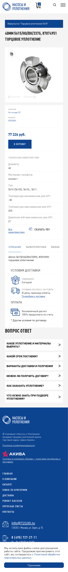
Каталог (7, 484)
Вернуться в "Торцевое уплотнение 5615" (27, 23)
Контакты (8, 511)
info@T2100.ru (23, 523)
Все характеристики (16, 230)
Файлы (55, 246)
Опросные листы (12, 506)
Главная (7, 473)
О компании (9, 479)
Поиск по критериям (14, 490)
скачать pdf (42, 229)
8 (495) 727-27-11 (24, 537)
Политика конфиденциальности (18, 445)
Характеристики (36, 246)
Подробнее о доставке (33, 296)
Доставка (8, 495)
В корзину (20, 144)
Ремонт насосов (12, 500)
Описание (15, 246)
